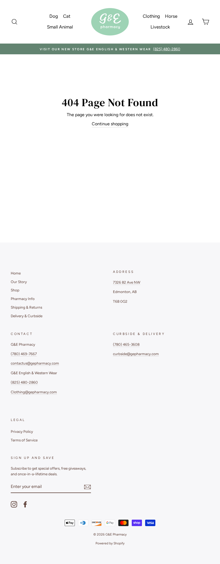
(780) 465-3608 (126, 344)
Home (16, 273)
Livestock (160, 27)
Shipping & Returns (26, 307)
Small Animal (60, 27)
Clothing (151, 16)
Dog (53, 16)
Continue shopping (110, 123)
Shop (15, 290)
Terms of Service (24, 440)
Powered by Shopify (110, 543)
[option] (110, 49)
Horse (171, 16)
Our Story (19, 282)
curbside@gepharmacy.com (136, 354)
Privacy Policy (22, 431)
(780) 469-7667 (24, 354)
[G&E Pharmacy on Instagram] (14, 504)
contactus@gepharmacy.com (35, 363)
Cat (66, 16)
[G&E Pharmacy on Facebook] (25, 504)
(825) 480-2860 (24, 382)
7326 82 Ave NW (126, 282)
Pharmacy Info (23, 299)
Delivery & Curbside (26, 316)
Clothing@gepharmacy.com (34, 392)
